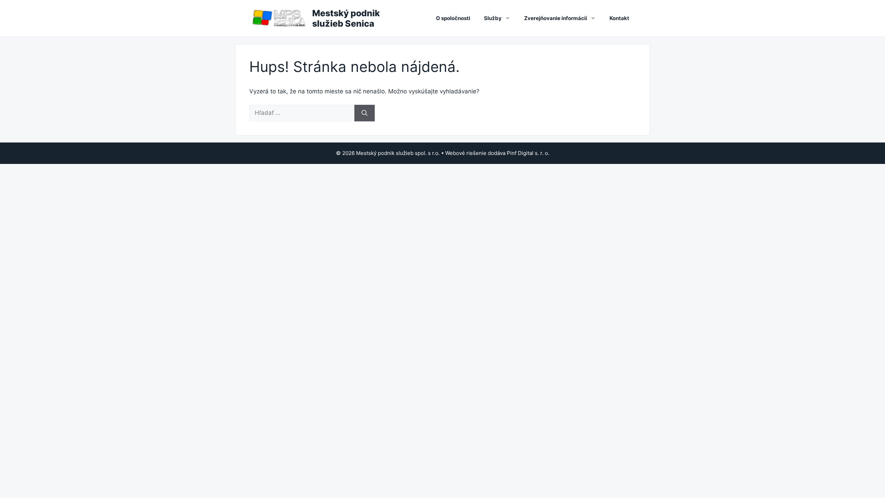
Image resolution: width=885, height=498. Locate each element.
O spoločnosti (453, 18)
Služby (493, 18)
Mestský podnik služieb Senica (346, 18)
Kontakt (619, 18)
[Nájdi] (364, 113)
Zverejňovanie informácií (555, 18)
